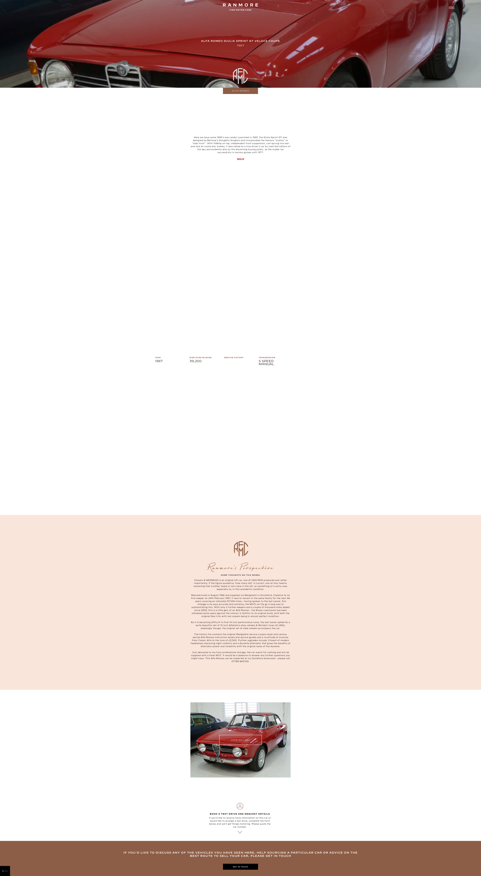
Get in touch (240, 867)
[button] (451, 8)
